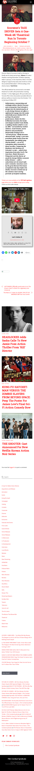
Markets (4, 553)
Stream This (5, 593)
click (15, 182)
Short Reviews (5, 580)
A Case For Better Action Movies (10, 486)
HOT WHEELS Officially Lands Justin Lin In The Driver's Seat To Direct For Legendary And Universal (17, 288)
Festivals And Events (7, 522)
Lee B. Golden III (8, 46)
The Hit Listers (5, 611)
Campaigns (5, 501)
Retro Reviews (5, 574)
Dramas (8, 440)
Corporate (4, 510)
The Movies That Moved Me (9, 614)
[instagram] (14, 735)
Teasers (4, 602)
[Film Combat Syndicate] (10, 4)
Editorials (4, 516)
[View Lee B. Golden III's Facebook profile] (8, 232)
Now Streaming (6, 559)
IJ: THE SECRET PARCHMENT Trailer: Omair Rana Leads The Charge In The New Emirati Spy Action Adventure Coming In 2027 (16, 645)
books (3, 495)
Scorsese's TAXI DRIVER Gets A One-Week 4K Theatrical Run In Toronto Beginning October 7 (17, 35)
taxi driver (7, 50)
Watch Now (5, 623)
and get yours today (23, 182)
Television (4, 605)
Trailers (4, 620)
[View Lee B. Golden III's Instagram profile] (18, 232)
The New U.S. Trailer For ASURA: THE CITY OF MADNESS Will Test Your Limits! (17, 293)
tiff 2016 (13, 50)
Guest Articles (5, 528)
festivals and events (25, 46)
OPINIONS (4, 562)
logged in (12, 467)
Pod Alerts (4, 565)
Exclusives (4, 519)
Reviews (4, 577)
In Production (5, 541)
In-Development (6, 544)
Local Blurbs (5, 550)
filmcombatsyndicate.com (9, 48)
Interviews (4, 547)
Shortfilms (4, 584)
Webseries (4, 626)
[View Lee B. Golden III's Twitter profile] (11, 232)
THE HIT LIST (5, 608)
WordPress (13, 764)
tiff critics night (28, 50)
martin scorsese (21, 48)
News (16, 46)
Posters (7, 383)
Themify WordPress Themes (22, 764)
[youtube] (10, 735)
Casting (4, 333)
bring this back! (6, 498)
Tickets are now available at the (11, 180)
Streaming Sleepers (7, 596)
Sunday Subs (5, 599)
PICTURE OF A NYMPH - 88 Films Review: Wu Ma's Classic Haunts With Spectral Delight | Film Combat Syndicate (15, 684)
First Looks (5, 525)
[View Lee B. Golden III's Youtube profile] (15, 232)
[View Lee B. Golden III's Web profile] (22, 232)
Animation (4, 492)
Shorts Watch (5, 587)
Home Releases (6, 532)
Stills (3, 590)
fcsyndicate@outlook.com (15, 239)
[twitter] (3, 735)
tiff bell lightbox (19, 50)
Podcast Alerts (5, 568)
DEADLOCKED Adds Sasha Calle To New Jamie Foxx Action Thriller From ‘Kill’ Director (14, 343)
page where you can (8, 182)
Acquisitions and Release (8, 489)
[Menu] (30, 2)
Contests (4, 507)
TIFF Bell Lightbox (26, 180)
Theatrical (4, 617)
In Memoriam (5, 538)
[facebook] (6, 735)
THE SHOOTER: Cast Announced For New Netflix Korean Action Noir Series (15, 449)
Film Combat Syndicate (11, 741)
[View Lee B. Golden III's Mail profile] (25, 232)
